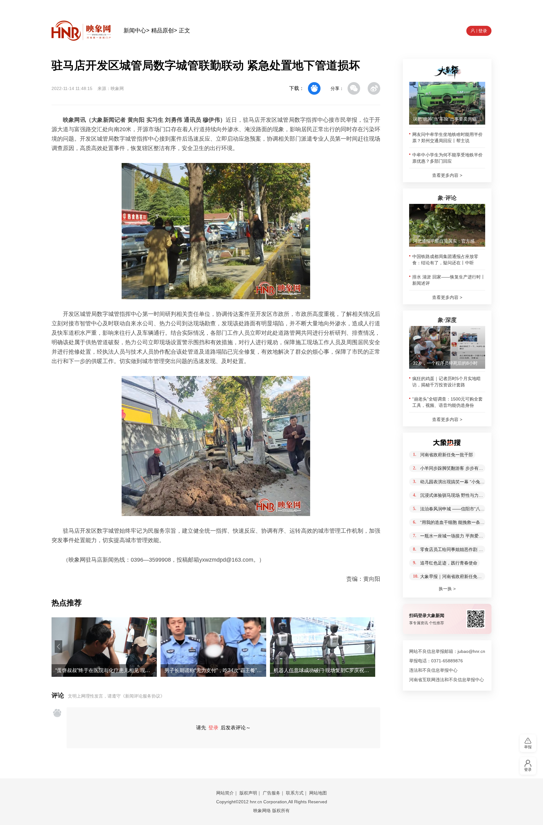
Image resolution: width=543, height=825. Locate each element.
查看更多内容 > (447, 175)
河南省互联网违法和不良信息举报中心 (446, 679)
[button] (58, 646)
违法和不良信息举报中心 (433, 670)
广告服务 (271, 792)
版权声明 (248, 792)
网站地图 (318, 792)
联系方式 (295, 792)
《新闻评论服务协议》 (143, 696)
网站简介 (225, 792)
